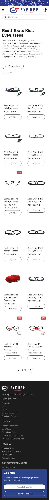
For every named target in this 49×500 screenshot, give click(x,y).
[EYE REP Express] (24, 10)
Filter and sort (14, 66)
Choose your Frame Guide (12, 435)
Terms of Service (8, 458)
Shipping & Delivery (9, 416)
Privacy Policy (7, 455)
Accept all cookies (24, 487)
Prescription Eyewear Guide (13, 439)
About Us (6, 403)
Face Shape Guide (9, 432)
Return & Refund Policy (11, 451)
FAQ (3, 406)
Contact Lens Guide (10, 426)
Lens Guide (6, 429)
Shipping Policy (8, 448)
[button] (44, 10)
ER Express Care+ (9, 413)
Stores (4, 410)
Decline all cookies (25, 494)
